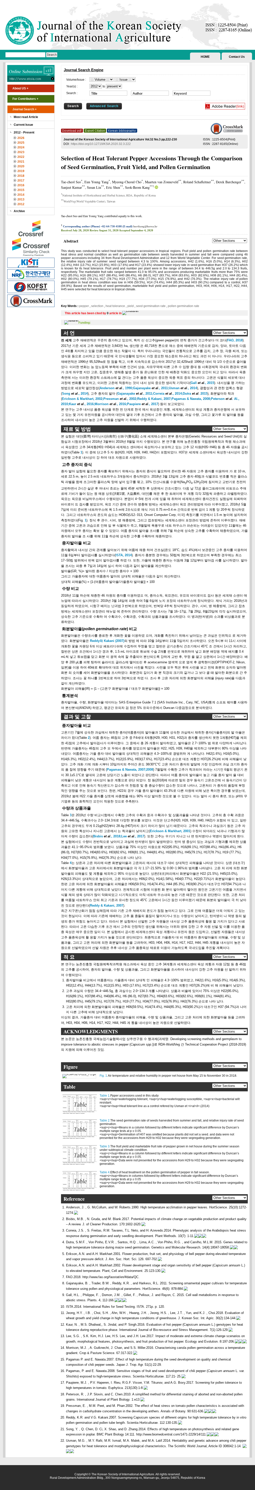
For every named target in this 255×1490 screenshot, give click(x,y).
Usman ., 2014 (183, 388)
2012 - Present (24, 132)
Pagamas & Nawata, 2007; (126, 769)
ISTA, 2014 (124, 555)
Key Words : (70, 306)
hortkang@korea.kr (145, 226)
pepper (84, 306)
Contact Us (237, 57)
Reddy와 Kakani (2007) (107, 641)
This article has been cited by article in (93, 313)
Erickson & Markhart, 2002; (82, 399)
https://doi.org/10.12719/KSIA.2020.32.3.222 (101, 144)
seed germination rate (150, 306)
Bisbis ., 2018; (107, 836)
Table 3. (105, 1146)
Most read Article (26, 117)
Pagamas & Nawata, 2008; (191, 399)
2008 (149, 769)
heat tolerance (115, 306)
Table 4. (105, 1172)
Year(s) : (71, 86)
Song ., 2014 (75, 393)
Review (94, 230)
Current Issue (23, 124)
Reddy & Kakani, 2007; (154, 399)
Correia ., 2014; (168, 393)
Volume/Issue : (76, 79)
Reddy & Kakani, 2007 (106, 905)
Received (66, 230)
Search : (71, 93)
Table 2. (105, 1120)
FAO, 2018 (235, 340)
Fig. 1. (104, 1075)
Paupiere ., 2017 (142, 404)
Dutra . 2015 (195, 393)
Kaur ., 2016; (82, 404)
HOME (205, 57)
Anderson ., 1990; (116, 388)
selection (97, 306)
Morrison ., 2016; (111, 404)
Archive (19, 211)
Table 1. (105, 1095)
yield (130, 306)
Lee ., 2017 (132, 836)
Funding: (84, 322)
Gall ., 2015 (202, 383)
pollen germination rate (183, 306)
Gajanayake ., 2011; (151, 388)
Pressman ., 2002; (120, 399)
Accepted (124, 230)
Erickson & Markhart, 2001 (170, 831)
